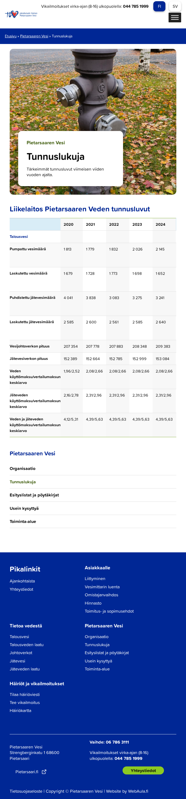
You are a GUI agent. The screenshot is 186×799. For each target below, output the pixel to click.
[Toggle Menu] (175, 17)
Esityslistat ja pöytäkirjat (34, 495)
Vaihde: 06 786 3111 (109, 742)
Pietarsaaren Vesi (34, 36)
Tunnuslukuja (23, 481)
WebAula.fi (138, 791)
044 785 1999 (135, 6)
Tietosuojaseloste (26, 791)
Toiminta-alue (23, 521)
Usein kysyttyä (24, 508)
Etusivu (10, 36)
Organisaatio (22, 468)
